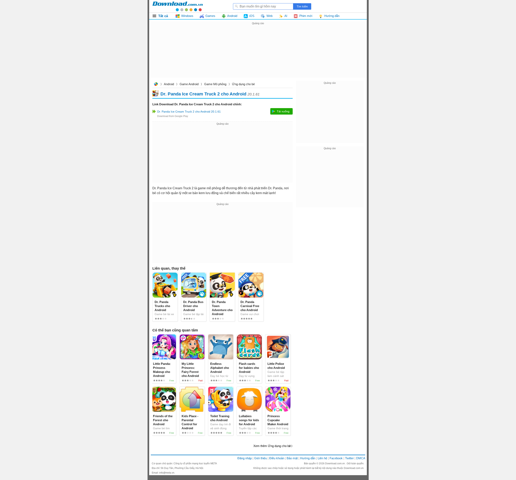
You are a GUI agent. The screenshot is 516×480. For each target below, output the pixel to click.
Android (169, 84)
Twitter (349, 458)
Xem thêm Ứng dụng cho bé (272, 446)
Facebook (336, 458)
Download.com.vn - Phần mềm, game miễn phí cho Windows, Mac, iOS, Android (177, 6)
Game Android (189, 84)
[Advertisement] (258, 54)
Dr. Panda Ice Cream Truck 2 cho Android (203, 93)
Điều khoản (276, 458)
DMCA (360, 458)
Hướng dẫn (307, 458)
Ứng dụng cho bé (243, 84)
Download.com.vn (155, 84)
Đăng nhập (244, 458)
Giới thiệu (260, 458)
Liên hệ (322, 458)
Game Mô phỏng (215, 84)
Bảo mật (292, 458)
